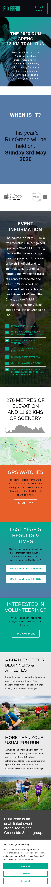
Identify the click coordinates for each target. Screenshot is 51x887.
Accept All (25, 866)
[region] (25, 863)
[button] (6, 197)
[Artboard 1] (11, 6)
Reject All (25, 881)
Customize (25, 873)
